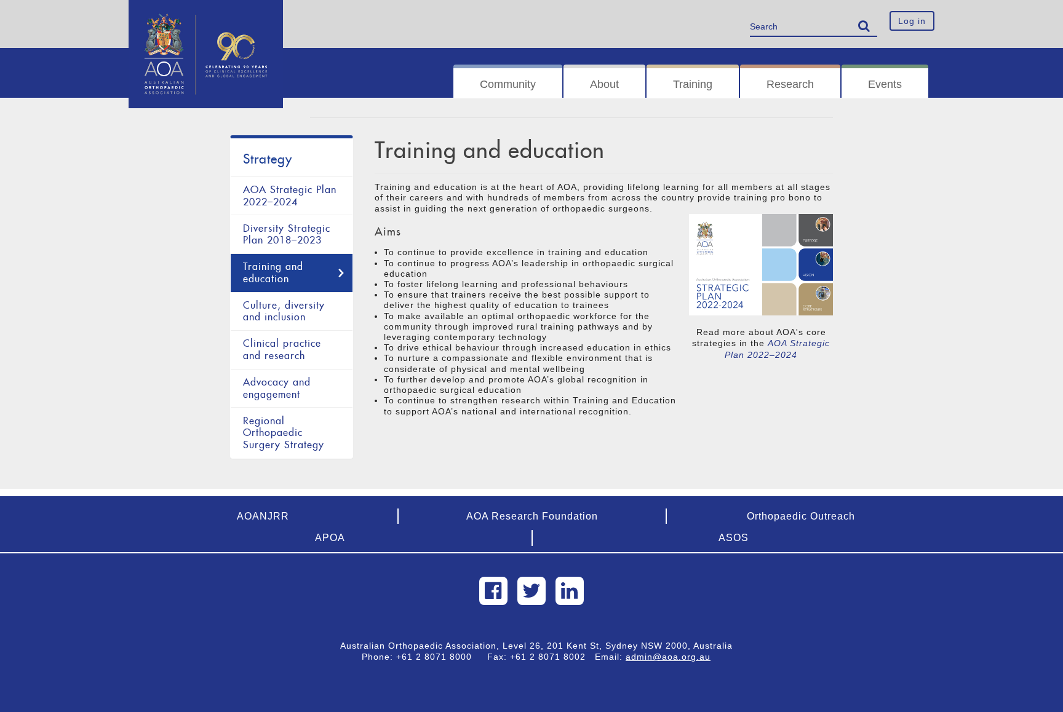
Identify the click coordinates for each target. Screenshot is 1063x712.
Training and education (273, 272)
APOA (330, 537)
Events (885, 84)
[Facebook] (493, 591)
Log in (912, 21)
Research (790, 84)
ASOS (734, 537)
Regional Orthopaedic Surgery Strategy (283, 432)
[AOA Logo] (206, 15)
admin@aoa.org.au (668, 657)
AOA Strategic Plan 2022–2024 (289, 195)
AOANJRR (263, 516)
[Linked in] (569, 591)
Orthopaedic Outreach (801, 516)
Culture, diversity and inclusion (284, 311)
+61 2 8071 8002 (552, 657)
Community (508, 84)
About (604, 84)
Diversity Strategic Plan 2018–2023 (286, 234)
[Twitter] (531, 591)
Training (692, 84)
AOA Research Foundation (532, 516)
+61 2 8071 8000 (438, 657)
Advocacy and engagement (277, 388)
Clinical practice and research (282, 349)
